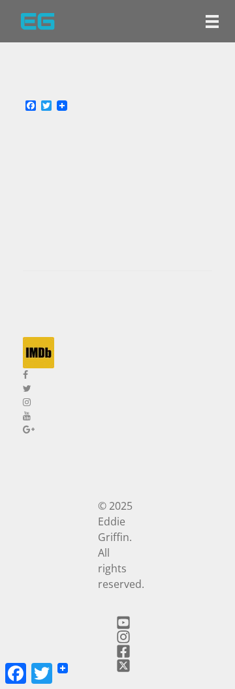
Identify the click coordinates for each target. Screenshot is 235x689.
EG (37, 21)
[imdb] (117, 352)
